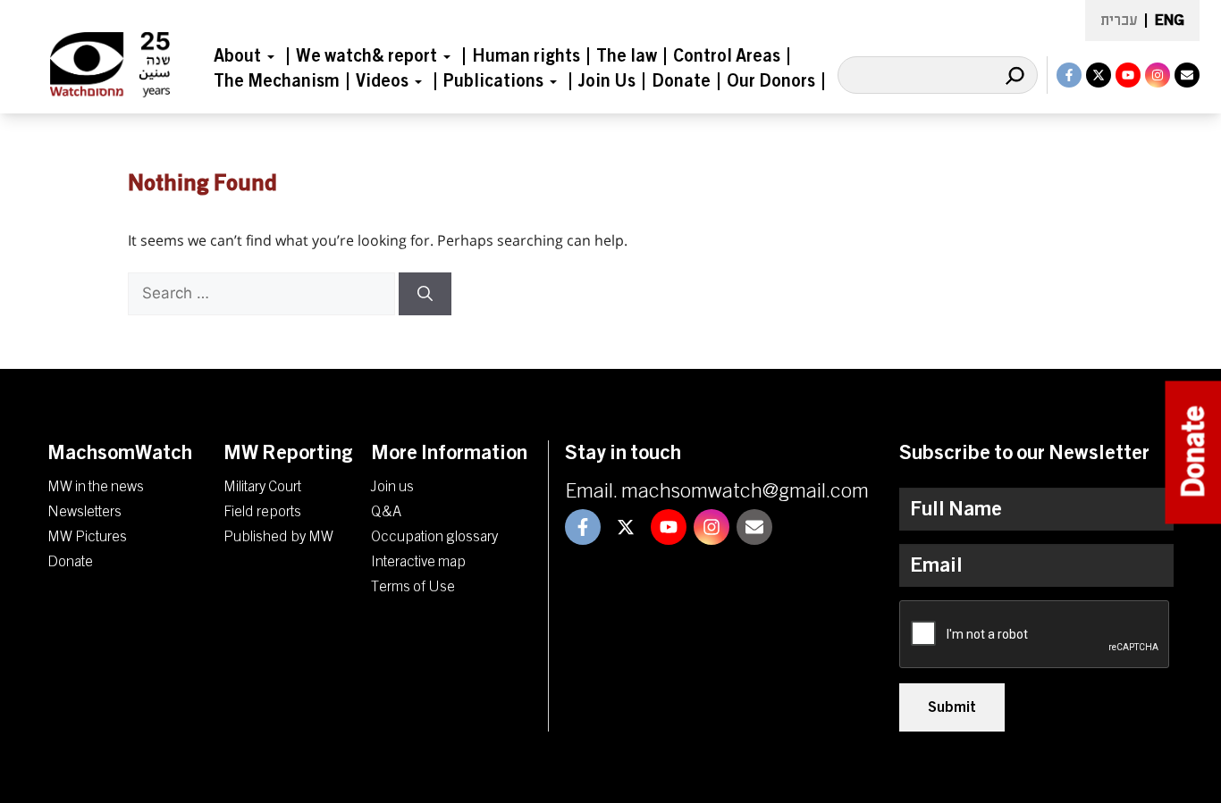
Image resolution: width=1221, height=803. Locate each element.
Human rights (526, 56)
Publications (493, 81)
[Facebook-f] (1069, 75)
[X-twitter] (1098, 75)
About (237, 56)
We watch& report (366, 56)
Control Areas (726, 56)
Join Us (607, 81)
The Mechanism (277, 81)
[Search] (1014, 75)
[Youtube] (1128, 75)
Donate (681, 81)
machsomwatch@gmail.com (745, 491)
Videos (382, 81)
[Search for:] (263, 293)
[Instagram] (1157, 75)
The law (626, 56)
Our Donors (771, 81)
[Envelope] (1187, 75)
